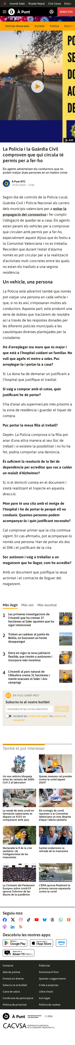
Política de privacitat (15, 1004)
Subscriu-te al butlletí (15, 985)
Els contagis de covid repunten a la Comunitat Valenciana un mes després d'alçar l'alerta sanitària (55, 815)
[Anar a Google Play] (15, 943)
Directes (66, 11)
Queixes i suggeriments (52, 978)
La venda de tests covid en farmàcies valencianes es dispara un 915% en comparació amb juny (18, 815)
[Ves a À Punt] (19, 12)
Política (54, 26)
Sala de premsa (11, 972)
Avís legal (44, 998)
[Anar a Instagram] (21, 920)
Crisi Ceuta (54, 3)
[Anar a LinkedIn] (13, 927)
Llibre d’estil (46, 991)
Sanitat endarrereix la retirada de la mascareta (53, 849)
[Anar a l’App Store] (41, 943)
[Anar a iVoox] (69, 920)
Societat (39, 26)
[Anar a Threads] (53, 920)
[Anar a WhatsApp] (61, 920)
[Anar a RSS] (21, 927)
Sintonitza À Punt (49, 972)
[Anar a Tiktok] (29, 920)
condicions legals (38, 716)
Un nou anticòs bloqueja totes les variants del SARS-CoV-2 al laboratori (19, 779)
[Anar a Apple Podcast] (5, 927)
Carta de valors (11, 991)
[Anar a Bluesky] (45, 920)
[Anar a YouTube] (37, 920)
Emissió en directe (13, 978)
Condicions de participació (18, 998)
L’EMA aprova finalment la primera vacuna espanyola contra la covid (54, 888)
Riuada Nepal (36, 3)
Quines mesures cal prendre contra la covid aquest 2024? (55, 779)
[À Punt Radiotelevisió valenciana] (22, 1016)
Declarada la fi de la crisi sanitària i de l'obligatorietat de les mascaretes (17, 852)
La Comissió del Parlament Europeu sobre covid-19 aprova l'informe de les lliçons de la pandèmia (19, 890)
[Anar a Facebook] (5, 920)
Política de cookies (49, 1004)
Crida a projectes (48, 985)
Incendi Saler (17, 3)
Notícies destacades (17, 26)
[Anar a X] (13, 920)
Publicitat (44, 965)
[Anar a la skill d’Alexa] (61, 943)
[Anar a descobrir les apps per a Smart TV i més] (18, 952)
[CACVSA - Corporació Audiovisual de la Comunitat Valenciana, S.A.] (29, 1025)
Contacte (8, 965)
